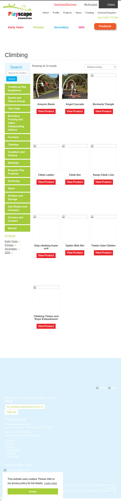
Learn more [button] (50, 483)
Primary (38, 27)
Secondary (61, 27)
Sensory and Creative (15, 219)
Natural (12, 228)
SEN (81, 27)
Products (105, 26)
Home (46, 12)
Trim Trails (14, 108)
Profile (56, 12)
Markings (13, 162)
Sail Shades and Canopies (17, 208)
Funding (90, 12)
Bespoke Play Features (16, 172)
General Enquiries (107, 12)
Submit (11, 79)
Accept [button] (33, 491)
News (79, 12)
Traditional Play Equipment (17, 89)
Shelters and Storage (15, 197)
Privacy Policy (13, 450)
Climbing (13, 144)
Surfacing (14, 181)
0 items (111, 4)
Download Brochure (65, 4)
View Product (46, 111)
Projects (67, 12)
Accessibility (12, 456)
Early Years (15, 27)
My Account (90, 4)
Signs (11, 188)
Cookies (10, 440)
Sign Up (11, 412)
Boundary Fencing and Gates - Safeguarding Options (16, 123)
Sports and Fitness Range (16, 99)
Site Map (10, 453)
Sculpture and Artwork (16, 154)
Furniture (13, 137)
